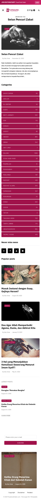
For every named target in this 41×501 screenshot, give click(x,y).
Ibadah (20, 137)
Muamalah (20, 164)
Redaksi (30, 492)
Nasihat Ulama (20, 185)
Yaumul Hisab (20, 234)
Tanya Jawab (20, 223)
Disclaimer (21, 492)
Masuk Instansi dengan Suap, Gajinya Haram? (17, 290)
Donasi (20, 126)
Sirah (7, 28)
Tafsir (20, 213)
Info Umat (20, 147)
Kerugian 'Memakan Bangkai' (13, 390)
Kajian (20, 153)
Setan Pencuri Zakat (12, 54)
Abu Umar (7, 58)
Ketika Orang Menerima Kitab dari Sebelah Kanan (18, 478)
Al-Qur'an (20, 104)
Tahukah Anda (20, 218)
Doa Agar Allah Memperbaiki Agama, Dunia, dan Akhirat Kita (18, 327)
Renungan (20, 196)
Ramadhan (20, 191)
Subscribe (20, 443)
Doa (20, 120)
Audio (20, 109)
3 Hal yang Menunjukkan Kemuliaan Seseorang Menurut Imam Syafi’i (17, 364)
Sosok (20, 207)
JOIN (37, 2)
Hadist (20, 131)
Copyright (11, 492)
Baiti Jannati (20, 115)
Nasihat (20, 180)
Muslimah (20, 175)
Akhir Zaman (20, 93)
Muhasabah (20, 169)
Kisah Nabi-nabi (20, 158)
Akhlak (20, 99)
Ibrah (20, 142)
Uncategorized (20, 229)
